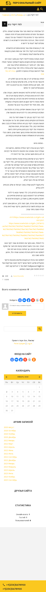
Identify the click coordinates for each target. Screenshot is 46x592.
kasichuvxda (19, 276)
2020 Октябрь (10, 430)
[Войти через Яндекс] (25, 360)
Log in (29, 343)
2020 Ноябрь (9, 434)
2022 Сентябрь (10, 457)
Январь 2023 (23, 377)
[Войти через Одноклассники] (34, 360)
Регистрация (19, 343)
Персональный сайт (27, 3)
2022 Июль (8, 453)
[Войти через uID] (12, 360)
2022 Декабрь (10, 460)
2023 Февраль (10, 467)
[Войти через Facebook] (21, 360)
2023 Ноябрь (9, 477)
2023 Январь (9, 463)
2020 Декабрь (10, 437)
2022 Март (8, 444)
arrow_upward (40, 586)
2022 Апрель (9, 447)
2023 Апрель (9, 470)
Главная (5, 15)
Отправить (17, 313)
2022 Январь (9, 440)
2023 (13, 15)
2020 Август (9, 427)
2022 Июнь (8, 450)
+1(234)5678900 (16, 585)
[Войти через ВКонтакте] (16, 360)
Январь (20, 15)
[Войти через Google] (29, 360)
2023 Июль (8, 473)
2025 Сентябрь (10, 480)
